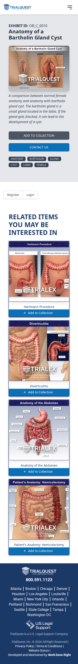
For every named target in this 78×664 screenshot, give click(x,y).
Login (30, 195)
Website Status (39, 650)
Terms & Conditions (49, 646)
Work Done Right (59, 655)
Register (13, 195)
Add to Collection (39, 135)
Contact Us (39, 147)
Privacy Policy (24, 646)
